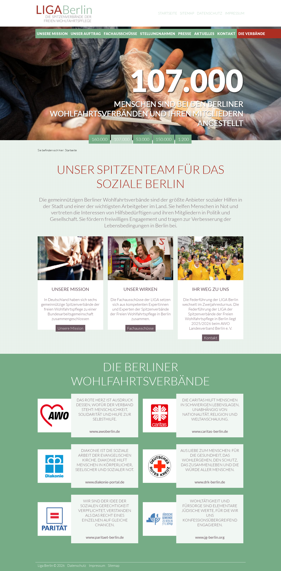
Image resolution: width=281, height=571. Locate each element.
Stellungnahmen (157, 34)
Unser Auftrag (86, 34)
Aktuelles (204, 34)
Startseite (167, 13)
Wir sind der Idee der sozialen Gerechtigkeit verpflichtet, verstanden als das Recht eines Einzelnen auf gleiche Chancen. (104, 513)
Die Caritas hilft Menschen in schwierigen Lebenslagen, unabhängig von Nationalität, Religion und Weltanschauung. (209, 409)
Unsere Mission (52, 34)
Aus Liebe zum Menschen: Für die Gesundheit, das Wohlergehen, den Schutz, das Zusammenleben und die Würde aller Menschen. (209, 460)
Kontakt (226, 34)
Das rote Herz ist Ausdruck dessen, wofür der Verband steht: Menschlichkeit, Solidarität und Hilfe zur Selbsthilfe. (104, 409)
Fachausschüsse (120, 34)
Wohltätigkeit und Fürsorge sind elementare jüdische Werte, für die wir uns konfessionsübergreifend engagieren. (210, 513)
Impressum (234, 13)
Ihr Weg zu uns (210, 289)
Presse (184, 34)
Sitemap (187, 13)
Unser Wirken (140, 289)
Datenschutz (209, 13)
